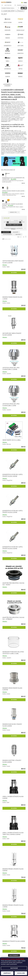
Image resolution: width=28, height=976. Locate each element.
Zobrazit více (13, 212)
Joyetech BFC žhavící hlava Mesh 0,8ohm (12, 204)
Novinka (16, 220)
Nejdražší (15, 232)
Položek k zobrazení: (14, 224)
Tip (21, 220)
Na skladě (6, 218)
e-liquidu (16, 113)
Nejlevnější (6, 232)
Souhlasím (21, 973)
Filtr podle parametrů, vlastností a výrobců (13, 229)
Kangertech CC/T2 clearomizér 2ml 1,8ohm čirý (13, 178)
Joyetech (13, 118)
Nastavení (14, 968)
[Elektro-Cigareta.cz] (7, 2)
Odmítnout (7, 973)
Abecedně (18, 234)
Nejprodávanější (7, 234)
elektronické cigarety (6, 103)
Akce (9, 220)
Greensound (4, 121)
